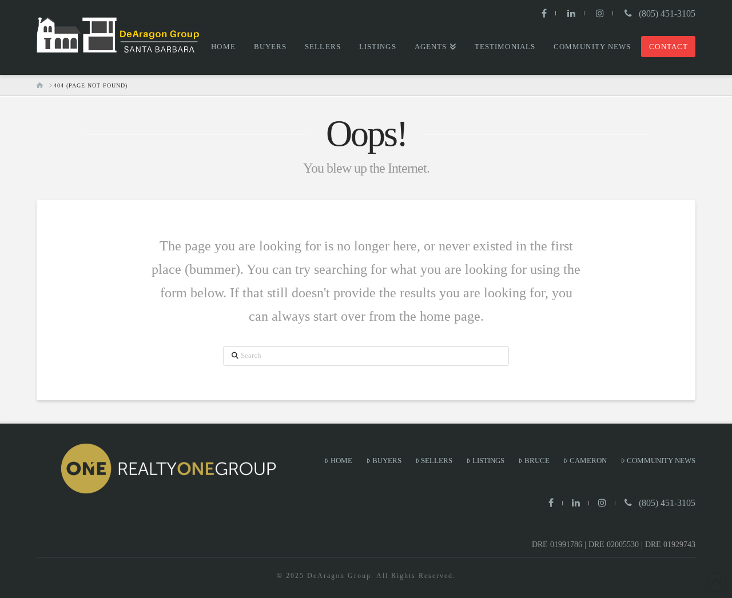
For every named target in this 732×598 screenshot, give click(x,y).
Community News (661, 460)
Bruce (537, 460)
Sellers (436, 460)
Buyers (386, 460)
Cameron (588, 460)
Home (341, 460)
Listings (488, 460)
